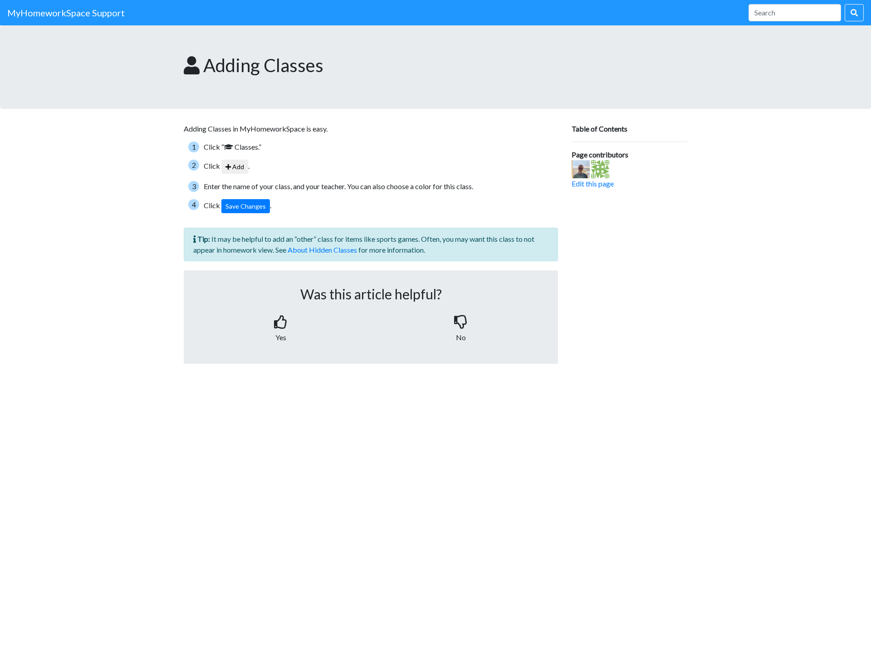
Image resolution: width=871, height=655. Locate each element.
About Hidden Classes (322, 249)
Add (237, 167)
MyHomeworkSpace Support (66, 12)
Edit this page (593, 183)
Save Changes (245, 206)
